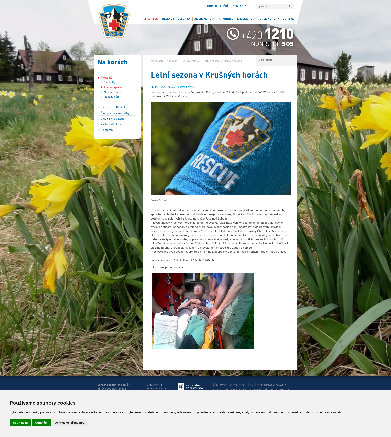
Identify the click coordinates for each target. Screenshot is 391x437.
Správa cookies (107, 388)
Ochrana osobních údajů (112, 385)
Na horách (157, 61)
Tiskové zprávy (190, 61)
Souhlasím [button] (20, 422)
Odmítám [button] (41, 422)
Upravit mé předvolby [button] (70, 422)
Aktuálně (172, 61)
